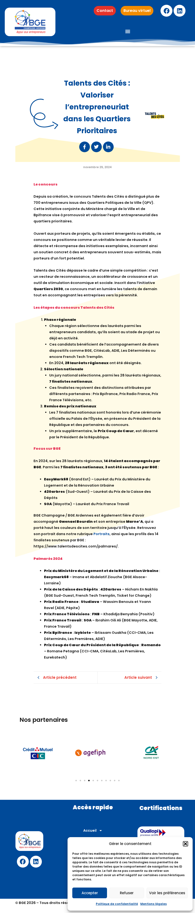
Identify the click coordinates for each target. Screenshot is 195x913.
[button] (185, 843)
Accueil (90, 830)
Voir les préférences (167, 892)
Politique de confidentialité (117, 904)
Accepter (90, 892)
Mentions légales (153, 904)
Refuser (127, 892)
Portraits (101, 534)
